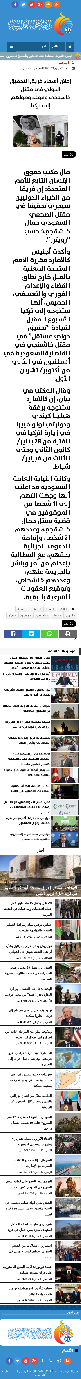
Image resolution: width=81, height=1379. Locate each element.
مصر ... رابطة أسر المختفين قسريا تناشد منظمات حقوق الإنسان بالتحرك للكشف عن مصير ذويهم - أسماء (27, 662)
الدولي (69, 615)
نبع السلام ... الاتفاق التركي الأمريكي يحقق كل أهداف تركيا (27, 692)
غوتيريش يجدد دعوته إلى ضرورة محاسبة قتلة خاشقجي (30, 836)
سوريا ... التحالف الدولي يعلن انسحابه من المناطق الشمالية (26, 708)
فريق (36, 608)
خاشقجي (41, 615)
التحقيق (21, 608)
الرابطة (58, 46)
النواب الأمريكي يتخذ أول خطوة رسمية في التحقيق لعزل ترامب (30, 788)
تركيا (11, 615)
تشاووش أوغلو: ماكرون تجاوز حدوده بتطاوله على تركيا (27, 772)
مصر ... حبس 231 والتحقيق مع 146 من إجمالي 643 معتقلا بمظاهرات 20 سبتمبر (27, 807)
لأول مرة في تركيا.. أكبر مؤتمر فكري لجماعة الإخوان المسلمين (28, 820)
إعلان (62, 608)
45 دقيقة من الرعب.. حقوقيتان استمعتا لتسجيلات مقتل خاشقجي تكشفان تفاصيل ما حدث (29, 759)
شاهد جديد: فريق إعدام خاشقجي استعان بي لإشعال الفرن (29, 740)
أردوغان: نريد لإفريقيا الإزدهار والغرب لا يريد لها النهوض (26, 676)
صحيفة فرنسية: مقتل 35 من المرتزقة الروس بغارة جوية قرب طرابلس (27, 724)
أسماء (48, 608)
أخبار (44, 46)
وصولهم (24, 615)
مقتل (56, 615)
